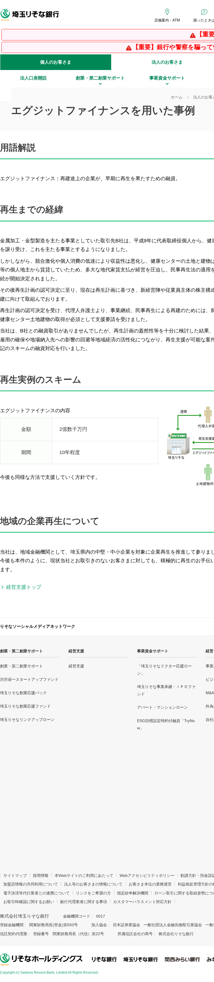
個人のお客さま (55, 62)
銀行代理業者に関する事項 (83, 901)
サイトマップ (15, 875)
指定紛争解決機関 (132, 893)
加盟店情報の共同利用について (30, 884)
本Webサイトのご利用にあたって (84, 875)
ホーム (177, 97)
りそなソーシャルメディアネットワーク (37, 626)
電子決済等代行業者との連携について (36, 893)
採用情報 (40, 875)
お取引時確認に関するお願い (28, 901)
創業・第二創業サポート (21, 651)
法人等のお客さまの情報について (93, 884)
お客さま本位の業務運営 (150, 884)
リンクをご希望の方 (93, 893)
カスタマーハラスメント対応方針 (142, 901)
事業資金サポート (152, 651)
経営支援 (76, 651)
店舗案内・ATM (167, 20)
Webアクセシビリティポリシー (147, 875)
